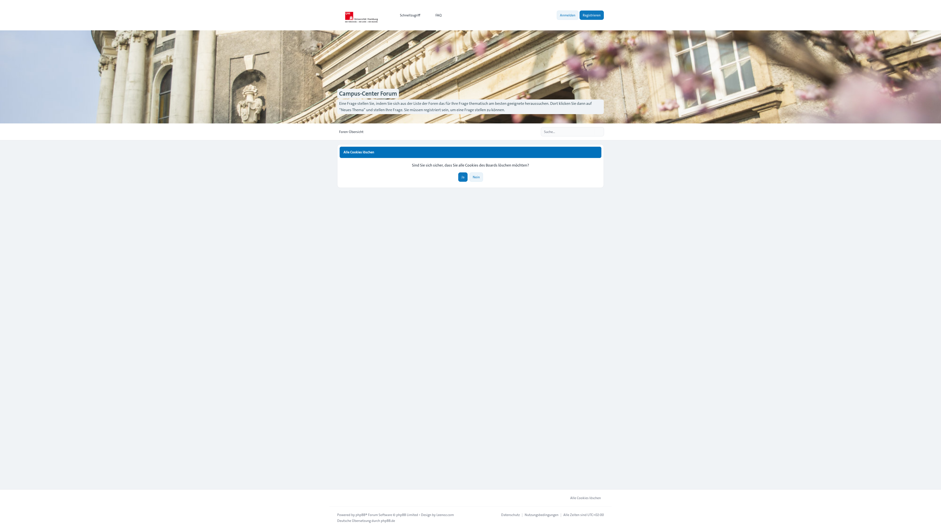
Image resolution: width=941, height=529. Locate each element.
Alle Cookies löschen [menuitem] (585, 497)
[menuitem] (408, 15)
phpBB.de (388, 520)
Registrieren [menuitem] (592, 15)
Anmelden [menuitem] (567, 15)
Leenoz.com (445, 514)
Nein (476, 177)
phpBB (360, 514)
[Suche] (590, 132)
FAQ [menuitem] (438, 15)
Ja (462, 177)
